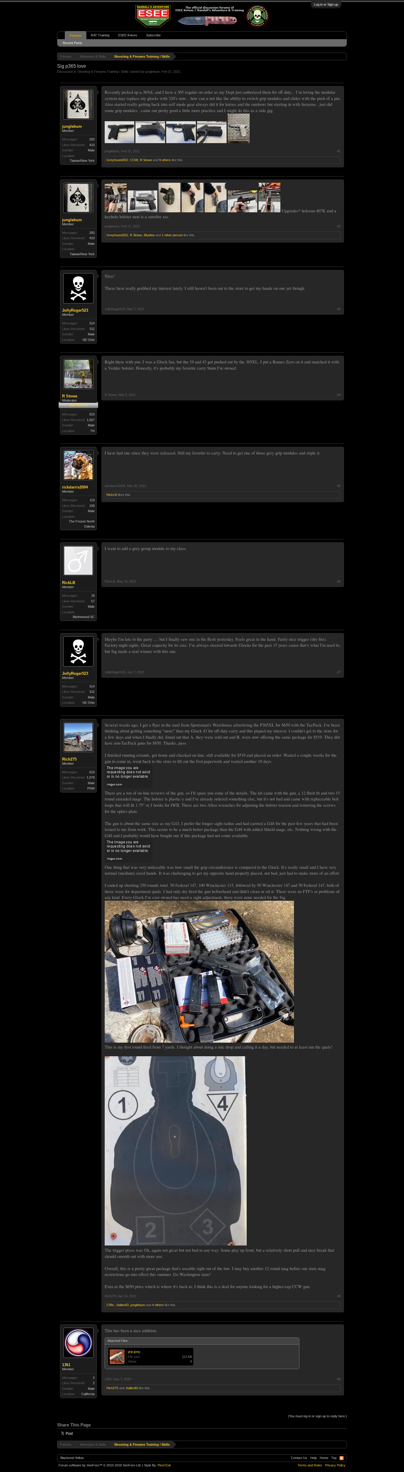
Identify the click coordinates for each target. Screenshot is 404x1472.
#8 (339, 1296)
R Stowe (146, 160)
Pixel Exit (164, 1465)
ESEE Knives (127, 35)
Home (324, 1458)
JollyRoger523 (75, 310)
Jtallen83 (122, 1305)
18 (93, 595)
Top (334, 1458)
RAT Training (100, 35)
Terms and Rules (310, 1465)
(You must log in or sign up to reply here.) (317, 1416)
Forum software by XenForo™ (100, 1465)
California (88, 1394)
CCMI (134, 160)
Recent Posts (72, 43)
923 (92, 414)
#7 (339, 672)
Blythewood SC (84, 617)
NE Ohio (89, 340)
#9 (339, 1379)
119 (92, 500)
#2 (339, 226)
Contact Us (299, 1458)
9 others (165, 160)
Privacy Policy (335, 1465)
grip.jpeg (134, 1351)
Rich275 (69, 759)
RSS (342, 1458)
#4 (339, 395)
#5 (339, 486)
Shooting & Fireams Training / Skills (103, 71)
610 (92, 772)
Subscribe (153, 35)
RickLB (111, 494)
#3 (339, 309)
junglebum (152, 71)
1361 (66, 1365)
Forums (76, 35)
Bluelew (149, 235)
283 (92, 139)
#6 (339, 581)
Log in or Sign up (326, 4)
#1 (339, 151)
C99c (110, 1305)
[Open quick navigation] (343, 56)
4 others (158, 1305)
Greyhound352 (117, 160)
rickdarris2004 (75, 487)
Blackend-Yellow (72, 1458)
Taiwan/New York (82, 160)
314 (92, 323)
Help (313, 1458)
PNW (91, 788)
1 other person (172, 235)
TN (92, 431)
